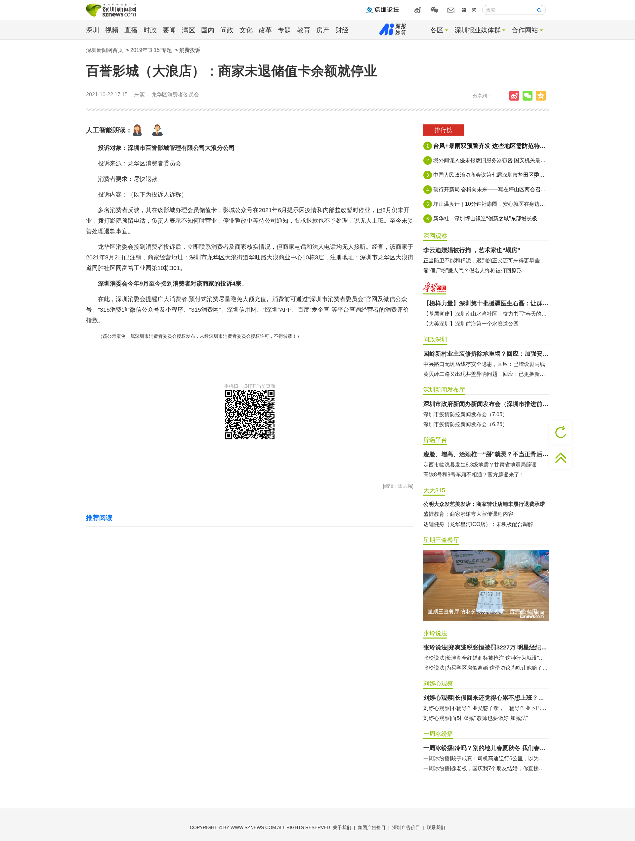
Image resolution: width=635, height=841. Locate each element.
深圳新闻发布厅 (444, 389)
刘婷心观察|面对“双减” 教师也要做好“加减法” (475, 718)
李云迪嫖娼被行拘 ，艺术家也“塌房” (471, 250)
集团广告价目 (372, 827)
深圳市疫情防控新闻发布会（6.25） (465, 424)
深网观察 (435, 236)
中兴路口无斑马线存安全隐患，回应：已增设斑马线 (484, 364)
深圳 (92, 30)
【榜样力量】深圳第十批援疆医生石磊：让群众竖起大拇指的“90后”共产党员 (486, 303)
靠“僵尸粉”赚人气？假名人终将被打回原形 (472, 270)
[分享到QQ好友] (542, 96)
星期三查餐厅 (441, 540)
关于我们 (342, 827)
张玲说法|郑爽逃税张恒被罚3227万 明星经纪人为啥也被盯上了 (486, 647)
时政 (150, 30)
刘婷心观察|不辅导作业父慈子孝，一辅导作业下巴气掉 (486, 708)
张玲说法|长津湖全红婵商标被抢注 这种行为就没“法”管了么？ (486, 658)
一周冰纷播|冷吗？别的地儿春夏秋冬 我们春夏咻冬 (486, 748)
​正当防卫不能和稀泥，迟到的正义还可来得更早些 (481, 260)
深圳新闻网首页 (104, 50)
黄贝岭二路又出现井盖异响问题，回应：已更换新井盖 (486, 374)
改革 (265, 30)
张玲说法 (435, 633)
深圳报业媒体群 (477, 30)
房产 (322, 30)
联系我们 (436, 827)
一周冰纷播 (438, 733)
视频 (111, 30)
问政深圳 (435, 339)
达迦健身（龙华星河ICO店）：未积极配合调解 (478, 524)
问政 (226, 30)
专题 (284, 30)
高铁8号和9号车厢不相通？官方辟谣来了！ (474, 474)
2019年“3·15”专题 (151, 50)
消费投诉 (189, 50)
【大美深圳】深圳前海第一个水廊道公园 (471, 324)
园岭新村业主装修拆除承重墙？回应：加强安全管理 (486, 353)
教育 (303, 30)
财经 (342, 30)
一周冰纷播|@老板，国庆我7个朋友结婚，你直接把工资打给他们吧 (486, 768)
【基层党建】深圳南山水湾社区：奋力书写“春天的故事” (486, 314)
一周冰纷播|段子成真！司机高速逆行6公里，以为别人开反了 (486, 758)
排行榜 (443, 130)
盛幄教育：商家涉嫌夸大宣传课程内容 (468, 514)
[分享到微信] (529, 96)
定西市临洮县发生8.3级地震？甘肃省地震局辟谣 (479, 464)
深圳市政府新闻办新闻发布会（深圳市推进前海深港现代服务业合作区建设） (486, 404)
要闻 (169, 30)
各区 (437, 30)
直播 (131, 30)
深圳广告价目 (406, 827)
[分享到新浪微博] (516, 96)
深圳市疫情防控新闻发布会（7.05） (465, 414)
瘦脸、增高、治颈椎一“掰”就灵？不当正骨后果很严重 (486, 454)
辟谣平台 (435, 440)
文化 (246, 30)
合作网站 (525, 30)
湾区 (188, 30)
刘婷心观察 (438, 683)
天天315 (434, 490)
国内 (207, 30)
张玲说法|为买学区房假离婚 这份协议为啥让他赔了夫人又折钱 (486, 668)
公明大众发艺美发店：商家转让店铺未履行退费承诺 (484, 504)
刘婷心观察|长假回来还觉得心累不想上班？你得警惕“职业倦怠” (486, 697)
